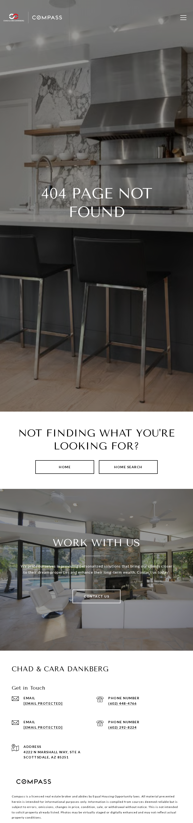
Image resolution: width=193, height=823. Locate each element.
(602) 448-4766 (122, 703)
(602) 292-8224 (122, 727)
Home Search (128, 467)
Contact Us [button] (96, 596)
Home (65, 467)
